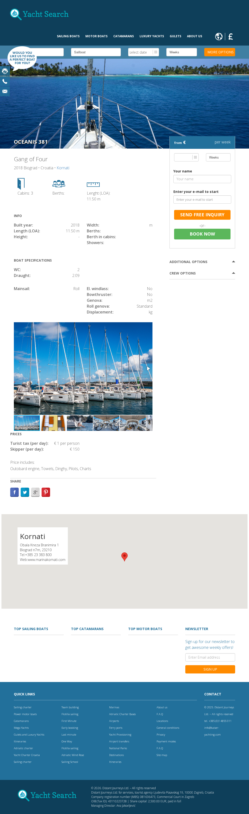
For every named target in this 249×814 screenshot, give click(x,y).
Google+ (35, 492)
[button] (148, 368)
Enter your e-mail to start (196, 191)
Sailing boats (68, 36)
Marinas (114, 707)
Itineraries (20, 741)
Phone (5, 81)
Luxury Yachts (152, 36)
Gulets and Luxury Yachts (29, 734)
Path (46, 492)
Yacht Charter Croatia (27, 755)
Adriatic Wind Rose (73, 755)
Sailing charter (23, 707)
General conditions (168, 727)
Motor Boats (96, 36)
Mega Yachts (21, 727)
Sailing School (70, 762)
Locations (162, 721)
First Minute (69, 721)
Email (5, 91)
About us (194, 36)
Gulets (175, 36)
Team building (70, 707)
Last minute (69, 734)
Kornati (63, 167)
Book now (202, 234)
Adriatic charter (23, 748)
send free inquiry (202, 215)
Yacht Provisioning (120, 734)
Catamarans (123, 36)
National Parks (118, 748)
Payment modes (166, 741)
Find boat (19, 61)
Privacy (161, 734)
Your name (182, 171)
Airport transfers (119, 741)
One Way (67, 741)
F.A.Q (160, 714)
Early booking (70, 727)
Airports (114, 721)
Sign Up (210, 669)
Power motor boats (25, 714)
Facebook (14, 492)
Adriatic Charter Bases (122, 714)
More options (220, 52)
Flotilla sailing (70, 714)
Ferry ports (115, 727)
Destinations (116, 755)
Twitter (25, 492)
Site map (162, 755)
